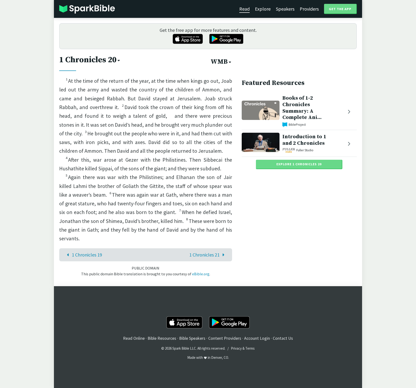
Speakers (285, 9)
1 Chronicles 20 (88, 60)
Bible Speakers (192, 338)
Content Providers (224, 338)
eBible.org (200, 273)
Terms (250, 348)
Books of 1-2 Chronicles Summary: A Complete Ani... (302, 108)
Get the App (340, 9)
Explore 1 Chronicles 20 (299, 164)
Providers (309, 9)
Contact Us (283, 338)
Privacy (236, 348)
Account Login (257, 338)
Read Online (134, 338)
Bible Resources (162, 338)
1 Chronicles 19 (87, 255)
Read (244, 9)
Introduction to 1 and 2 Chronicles (304, 139)
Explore (263, 9)
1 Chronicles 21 (204, 255)
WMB (219, 62)
